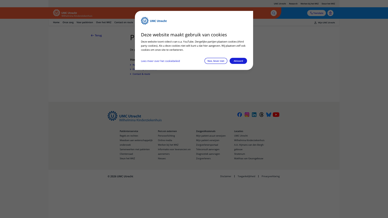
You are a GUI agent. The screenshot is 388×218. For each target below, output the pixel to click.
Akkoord (238, 60)
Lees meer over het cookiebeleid (160, 61)
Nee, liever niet (215, 60)
